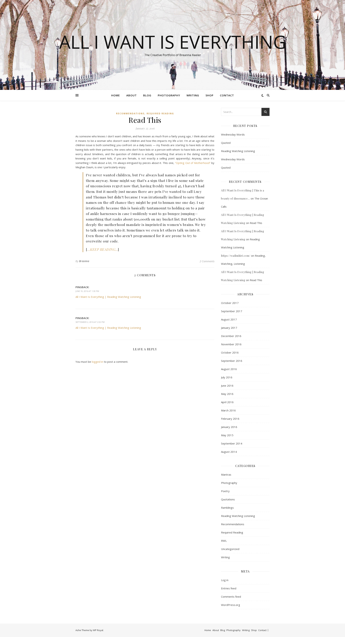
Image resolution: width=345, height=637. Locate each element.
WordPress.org (230, 605)
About (131, 95)
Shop (209, 95)
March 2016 (228, 410)
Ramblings (227, 507)
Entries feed (228, 588)
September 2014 (231, 443)
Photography (169, 95)
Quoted (226, 143)
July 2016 (226, 377)
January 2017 (229, 327)
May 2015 (227, 435)
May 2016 (227, 394)
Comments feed (231, 596)
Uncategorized (230, 549)
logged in (97, 361)
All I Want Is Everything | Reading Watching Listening (108, 297)
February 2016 (230, 418)
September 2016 (231, 361)
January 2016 (229, 427)
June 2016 (227, 385)
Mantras (226, 474)
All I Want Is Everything (172, 42)
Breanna (84, 261)
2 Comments (207, 261)
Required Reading (160, 113)
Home (115, 95)
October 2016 (230, 352)
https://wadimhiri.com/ (235, 255)
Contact (227, 95)
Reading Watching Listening (238, 151)
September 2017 (231, 311)
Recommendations (130, 113)
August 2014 (229, 451)
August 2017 (229, 319)
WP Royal (98, 630)
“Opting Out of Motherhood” (192, 163)
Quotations (228, 499)
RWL (224, 540)
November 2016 (231, 344)
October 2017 (230, 303)
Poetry (225, 491)
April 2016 (227, 402)
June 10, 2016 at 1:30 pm (87, 291)
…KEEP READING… (102, 249)
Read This (256, 223)
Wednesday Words (233, 134)
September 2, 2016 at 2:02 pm (90, 322)
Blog (147, 95)
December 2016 (231, 336)
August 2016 (229, 369)
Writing (193, 95)
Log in (224, 580)
